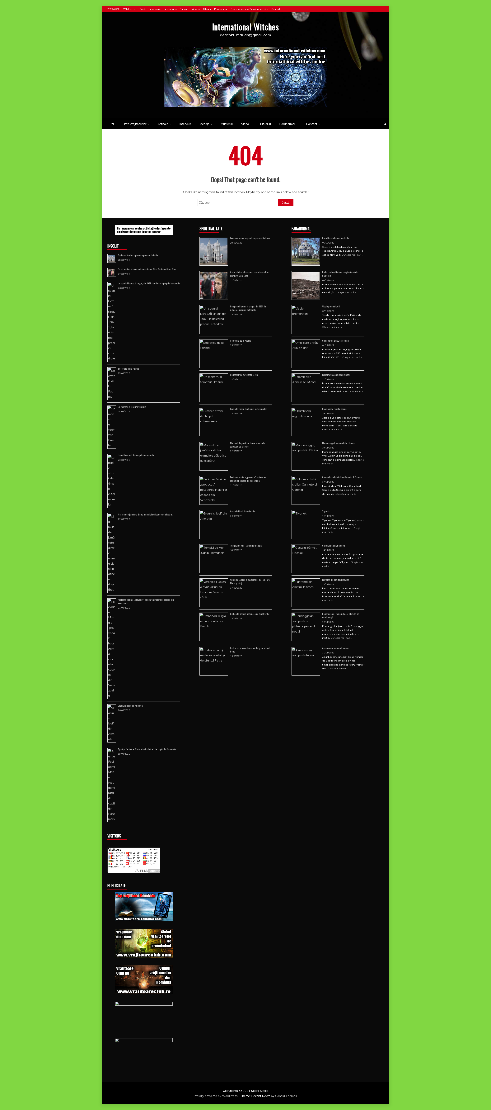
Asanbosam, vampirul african (335, 648)
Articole (162, 124)
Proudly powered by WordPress (216, 1096)
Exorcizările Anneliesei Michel (336, 374)
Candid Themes (286, 1096)
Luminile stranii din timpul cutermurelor (136, 455)
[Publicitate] (143, 906)
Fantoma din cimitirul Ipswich (335, 579)
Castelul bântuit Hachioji (333, 545)
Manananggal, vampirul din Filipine (338, 443)
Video (245, 124)
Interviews (155, 8)
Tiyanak (326, 511)
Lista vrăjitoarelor (134, 124)
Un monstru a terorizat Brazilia (132, 406)
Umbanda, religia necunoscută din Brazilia (249, 613)
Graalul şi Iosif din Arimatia (130, 705)
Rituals (207, 8)
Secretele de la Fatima (128, 368)
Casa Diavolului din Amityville (335, 238)
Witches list (129, 8)
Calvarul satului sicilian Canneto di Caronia (342, 477)
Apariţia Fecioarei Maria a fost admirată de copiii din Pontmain (147, 749)
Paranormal (220, 8)
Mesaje (204, 124)
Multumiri (227, 124)
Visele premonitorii (331, 306)
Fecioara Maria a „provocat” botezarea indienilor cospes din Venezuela (248, 479)
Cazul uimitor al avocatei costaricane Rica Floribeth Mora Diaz (147, 269)
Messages (171, 8)
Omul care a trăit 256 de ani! (335, 340)
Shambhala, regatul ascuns (335, 408)
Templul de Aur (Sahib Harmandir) (246, 545)
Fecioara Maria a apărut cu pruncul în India (138, 255)
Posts (143, 8)
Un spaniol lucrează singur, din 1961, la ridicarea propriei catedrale (149, 283)
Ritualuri (265, 124)
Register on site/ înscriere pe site (249, 8)
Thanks (184, 8)
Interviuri (185, 124)
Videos (196, 8)
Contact (275, 8)
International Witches (245, 27)
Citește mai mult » (353, 254)
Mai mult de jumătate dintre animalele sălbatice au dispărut (145, 514)
